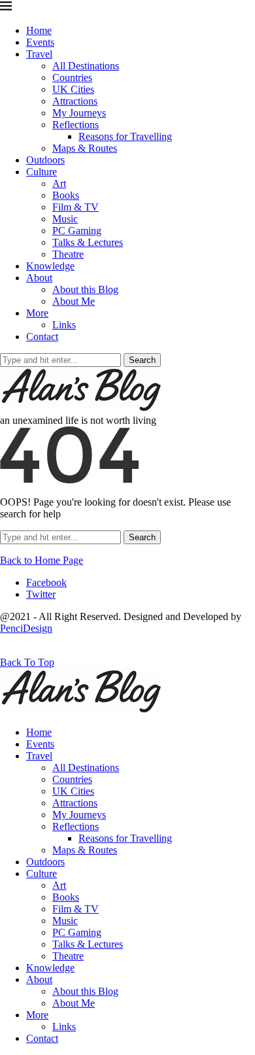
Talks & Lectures (87, 242)
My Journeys (79, 112)
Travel (39, 54)
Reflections (75, 124)
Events (40, 42)
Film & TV (75, 207)
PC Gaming (76, 230)
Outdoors (45, 159)
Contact (42, 336)
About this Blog (85, 289)
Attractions (74, 101)
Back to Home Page (41, 560)
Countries (72, 77)
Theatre (68, 254)
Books (65, 195)
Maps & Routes (84, 148)
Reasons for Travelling (125, 136)
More (37, 313)
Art (59, 183)
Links (64, 324)
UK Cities (73, 89)
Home (39, 30)
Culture (41, 171)
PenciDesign (26, 628)
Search (142, 360)
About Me (73, 301)
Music (65, 218)
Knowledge (50, 265)
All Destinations (85, 65)
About (39, 277)
